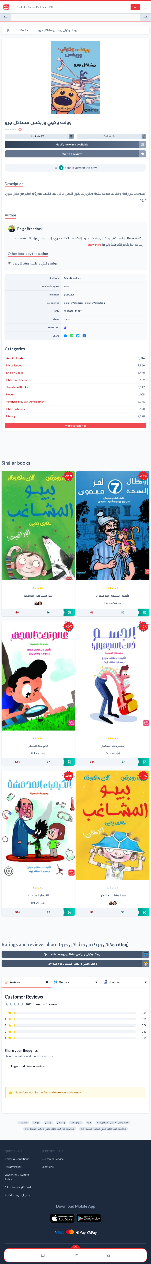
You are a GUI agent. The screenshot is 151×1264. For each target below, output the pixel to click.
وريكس (61, 1122)
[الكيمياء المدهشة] (38, 825)
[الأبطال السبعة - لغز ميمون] (112, 525)
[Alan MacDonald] (40, 603)
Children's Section (95, 302)
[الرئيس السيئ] (145, 17)
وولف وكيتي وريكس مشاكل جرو (35, 263)
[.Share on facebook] (84, 335)
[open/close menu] (145, 7)
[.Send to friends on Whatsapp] (71, 335)
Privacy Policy (13, 1166)
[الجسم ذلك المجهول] (112, 676)
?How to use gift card (18, 1187)
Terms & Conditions (17, 1158)
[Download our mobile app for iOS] (62, 1218)
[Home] (8, 30)
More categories (76, 425)
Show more (94, 244)
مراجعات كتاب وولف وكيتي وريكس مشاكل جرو (103, 1128)
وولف (36, 1122)
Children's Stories (73, 302)
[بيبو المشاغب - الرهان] (112, 825)
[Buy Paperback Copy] (38, 612)
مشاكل (23, 1122)
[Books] (43, 1255)
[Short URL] (104, 327)
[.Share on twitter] (77, 335)
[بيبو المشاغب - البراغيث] (38, 525)
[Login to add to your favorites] (20, 130)
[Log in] (108, 1255)
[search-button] (135, 7)
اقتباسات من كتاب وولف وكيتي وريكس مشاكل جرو (50, 1128)
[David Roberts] (36, 603)
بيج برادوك (76, 1122)
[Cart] (76, 1255)
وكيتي (48, 1122)
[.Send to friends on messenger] (65, 335)
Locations (48, 1166)
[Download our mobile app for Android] (88, 1218)
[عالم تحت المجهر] (38, 676)
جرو (89, 1122)
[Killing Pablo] (5, 17)
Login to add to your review (28, 1066)
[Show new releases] (75, 1247)
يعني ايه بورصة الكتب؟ (17, 1195)
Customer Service (53, 1158)
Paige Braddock (30, 229)
